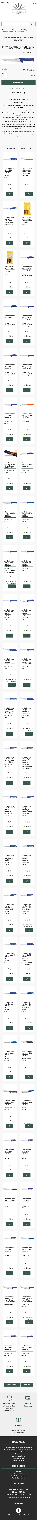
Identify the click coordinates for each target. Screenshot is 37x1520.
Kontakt (18, 1472)
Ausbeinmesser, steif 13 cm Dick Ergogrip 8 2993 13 (27, 661)
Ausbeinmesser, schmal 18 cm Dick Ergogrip (9, 956)
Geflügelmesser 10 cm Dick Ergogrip (27, 1053)
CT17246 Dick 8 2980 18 (8, 1011)
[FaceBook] (24, 92)
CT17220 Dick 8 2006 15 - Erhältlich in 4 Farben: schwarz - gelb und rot (27, 276)
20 (27, 331)
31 (27, 429)
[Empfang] (18, 9)
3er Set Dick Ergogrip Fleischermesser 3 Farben (27, 220)
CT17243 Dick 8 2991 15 (8, 912)
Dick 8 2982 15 (8, 225)
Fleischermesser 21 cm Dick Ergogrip (9, 1200)
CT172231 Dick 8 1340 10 (26, 1060)
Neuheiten (18, 1454)
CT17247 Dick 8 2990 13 (8, 716)
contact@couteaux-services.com (19, 1497)
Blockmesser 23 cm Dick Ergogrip (9, 1249)
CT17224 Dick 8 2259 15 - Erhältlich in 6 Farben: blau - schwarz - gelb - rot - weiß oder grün (27, 766)
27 (27, 479)
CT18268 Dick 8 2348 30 (8, 1354)
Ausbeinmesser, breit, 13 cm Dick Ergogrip (26, 563)
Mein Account (18, 1474)
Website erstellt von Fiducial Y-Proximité (18, 1515)
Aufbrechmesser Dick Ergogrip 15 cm (27, 415)
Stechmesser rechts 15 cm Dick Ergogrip (27, 268)
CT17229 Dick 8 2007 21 (8, 422)
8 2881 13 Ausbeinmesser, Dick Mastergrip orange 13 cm (27, 171)
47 (27, 233)
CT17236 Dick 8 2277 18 (26, 1011)
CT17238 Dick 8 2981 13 (8, 667)
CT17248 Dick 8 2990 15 (8, 863)
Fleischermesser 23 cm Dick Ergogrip (27, 1249)
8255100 (24, 225)
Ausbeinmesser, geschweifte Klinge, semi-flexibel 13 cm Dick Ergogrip (27, 612)
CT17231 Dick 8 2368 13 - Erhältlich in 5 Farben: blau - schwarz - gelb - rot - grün (9, 570)
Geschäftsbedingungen (18, 1476)
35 (10, 1362)
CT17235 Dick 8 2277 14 (8, 765)
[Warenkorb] (34, 3)
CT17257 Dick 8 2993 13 (26, 667)
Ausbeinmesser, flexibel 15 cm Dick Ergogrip (9, 809)
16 (10, 184)
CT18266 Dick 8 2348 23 (8, 1256)
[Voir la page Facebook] (18, 1510)
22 (27, 1116)
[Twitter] (17, 92)
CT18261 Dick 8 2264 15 (26, 1109)
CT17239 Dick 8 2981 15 (26, 814)
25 (10, 1214)
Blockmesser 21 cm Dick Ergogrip (26, 1200)
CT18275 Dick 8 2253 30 (26, 1305)
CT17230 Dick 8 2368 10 (26, 520)
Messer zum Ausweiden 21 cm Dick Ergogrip (9, 514)
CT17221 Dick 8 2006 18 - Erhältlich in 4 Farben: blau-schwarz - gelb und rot (27, 325)
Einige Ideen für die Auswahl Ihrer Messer (18, 1448)
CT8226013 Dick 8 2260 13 (9, 1109)
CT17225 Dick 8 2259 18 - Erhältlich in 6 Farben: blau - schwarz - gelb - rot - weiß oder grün (27, 963)
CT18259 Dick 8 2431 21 (8, 520)
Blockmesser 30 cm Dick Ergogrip (9, 1347)
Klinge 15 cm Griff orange (9, 471)
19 (10, 380)
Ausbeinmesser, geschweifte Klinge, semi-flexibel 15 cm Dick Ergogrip (9, 220)
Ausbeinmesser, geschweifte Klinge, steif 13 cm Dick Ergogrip (26, 710)
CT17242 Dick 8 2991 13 (26, 716)
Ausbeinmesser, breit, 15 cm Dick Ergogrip (26, 759)
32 (10, 1312)
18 (10, 331)
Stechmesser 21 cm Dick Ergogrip (9, 415)
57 (10, 282)
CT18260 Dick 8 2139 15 (26, 471)
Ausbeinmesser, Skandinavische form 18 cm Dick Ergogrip (27, 1005)
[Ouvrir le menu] (2, 3)
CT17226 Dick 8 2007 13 (8, 177)
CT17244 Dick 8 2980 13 (8, 618)
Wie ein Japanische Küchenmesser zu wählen (18, 1450)
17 (10, 969)
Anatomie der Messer (19, 1452)
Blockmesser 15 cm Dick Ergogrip (9, 1151)
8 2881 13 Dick (26, 176)
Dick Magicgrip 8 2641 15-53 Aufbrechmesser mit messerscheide (9, 465)
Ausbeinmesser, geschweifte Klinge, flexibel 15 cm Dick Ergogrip (27, 809)
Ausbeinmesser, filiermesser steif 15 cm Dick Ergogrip (9, 858)
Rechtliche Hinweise (18, 1478)
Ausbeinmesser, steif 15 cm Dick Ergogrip (26, 858)
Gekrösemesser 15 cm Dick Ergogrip (27, 464)
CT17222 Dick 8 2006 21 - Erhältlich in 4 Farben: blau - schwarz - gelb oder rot (27, 374)
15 (10, 773)
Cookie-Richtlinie (18, 1460)
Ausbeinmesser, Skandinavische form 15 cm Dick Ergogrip (27, 907)
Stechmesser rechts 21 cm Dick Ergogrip (27, 366)
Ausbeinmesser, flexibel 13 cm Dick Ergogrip (9, 612)
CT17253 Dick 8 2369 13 (26, 1354)
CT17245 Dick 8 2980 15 (8, 814)
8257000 (6, 274)
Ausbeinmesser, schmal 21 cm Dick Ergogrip (9, 1054)
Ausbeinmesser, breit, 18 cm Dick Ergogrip (26, 956)
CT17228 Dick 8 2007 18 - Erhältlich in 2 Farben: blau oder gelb (9, 374)
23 (27, 1165)
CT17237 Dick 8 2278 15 (26, 912)
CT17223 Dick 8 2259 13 (26, 569)
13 (27, 184)
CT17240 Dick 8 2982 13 (26, 618)
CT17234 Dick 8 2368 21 (8, 1060)
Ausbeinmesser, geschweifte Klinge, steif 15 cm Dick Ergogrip (9, 907)
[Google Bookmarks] (21, 92)
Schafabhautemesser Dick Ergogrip (9, 1102)
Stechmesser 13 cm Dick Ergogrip (9, 170)
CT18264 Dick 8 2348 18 (26, 1158)
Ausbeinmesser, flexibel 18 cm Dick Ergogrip (9, 1005)
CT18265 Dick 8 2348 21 (26, 1207)
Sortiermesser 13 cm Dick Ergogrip (27, 1347)
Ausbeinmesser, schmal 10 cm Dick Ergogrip (27, 514)
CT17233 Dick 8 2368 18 (8, 962)
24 (27, 1214)
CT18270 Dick (8, 1206)
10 (27, 1067)
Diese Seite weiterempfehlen (18, 88)
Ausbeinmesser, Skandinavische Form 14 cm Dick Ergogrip (9, 759)
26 (27, 1263)
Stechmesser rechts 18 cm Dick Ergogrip (18, 38)
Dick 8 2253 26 (8, 1304)
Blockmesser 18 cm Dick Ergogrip (26, 1151)
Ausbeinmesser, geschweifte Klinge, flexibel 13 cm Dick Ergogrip (9, 661)
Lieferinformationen (18, 1456)
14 (27, 577)
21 (27, 380)
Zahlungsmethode (18, 1458)
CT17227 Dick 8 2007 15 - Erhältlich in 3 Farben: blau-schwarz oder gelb (9, 325)
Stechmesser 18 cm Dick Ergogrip (9, 366)
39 (27, 1312)
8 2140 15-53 (25, 421)
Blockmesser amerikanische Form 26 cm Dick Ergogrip (9, 1299)
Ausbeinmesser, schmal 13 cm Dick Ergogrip (9, 563)
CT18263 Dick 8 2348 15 (8, 1158)
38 (10, 479)
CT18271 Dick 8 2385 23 (26, 1256)
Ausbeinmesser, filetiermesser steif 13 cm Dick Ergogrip (9, 710)
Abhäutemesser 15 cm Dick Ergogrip (27, 1102)
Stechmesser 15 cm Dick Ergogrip (9, 317)
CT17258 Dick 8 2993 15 (26, 863)
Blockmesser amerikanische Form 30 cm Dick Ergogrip (27, 1299)
